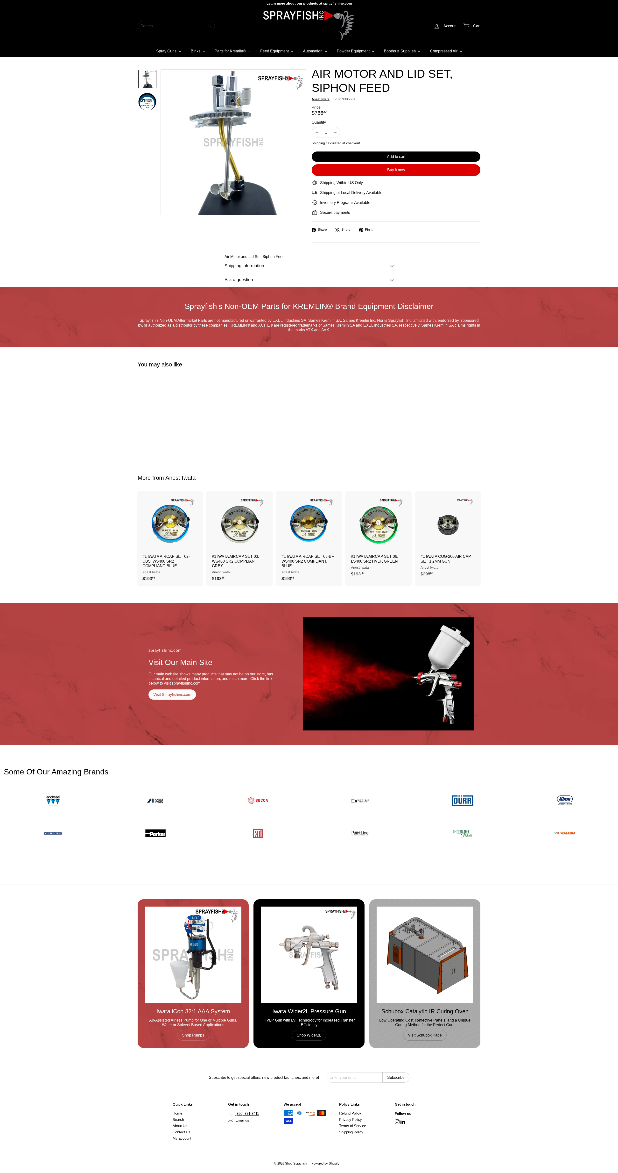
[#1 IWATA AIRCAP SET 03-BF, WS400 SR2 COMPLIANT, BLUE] (309, 538)
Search (178, 1119)
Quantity (319, 122)
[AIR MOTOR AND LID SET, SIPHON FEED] (164, 418)
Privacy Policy (350, 1119)
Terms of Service (352, 1126)
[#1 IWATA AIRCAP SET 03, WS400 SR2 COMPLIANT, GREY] (239, 538)
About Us (180, 1126)
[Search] (210, 26)
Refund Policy (350, 1113)
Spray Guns (166, 51)
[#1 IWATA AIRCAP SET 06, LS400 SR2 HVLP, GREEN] (378, 536)
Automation (313, 51)
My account (182, 1138)
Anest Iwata (180, 477)
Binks (196, 51)
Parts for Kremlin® (231, 51)
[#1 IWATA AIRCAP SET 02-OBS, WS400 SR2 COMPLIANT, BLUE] (170, 538)
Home (177, 1113)
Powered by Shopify (325, 1163)
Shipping (318, 143)
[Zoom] (233, 142)
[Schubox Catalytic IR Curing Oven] (425, 955)
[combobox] (176, 26)
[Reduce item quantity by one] (317, 132)
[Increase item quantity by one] (335, 132)
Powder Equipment (354, 51)
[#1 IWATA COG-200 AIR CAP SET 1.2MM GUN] (448, 536)
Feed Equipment (275, 51)
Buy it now (396, 170)
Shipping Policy (351, 1132)
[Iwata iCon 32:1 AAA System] (193, 955)
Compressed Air (444, 51)
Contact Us (181, 1132)
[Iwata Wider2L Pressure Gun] (309, 955)
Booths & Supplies (400, 51)
